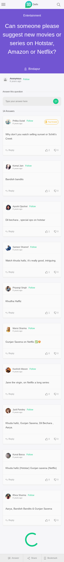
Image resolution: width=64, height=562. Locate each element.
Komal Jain (18, 166)
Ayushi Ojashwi (20, 206)
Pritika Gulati (19, 121)
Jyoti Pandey (19, 409)
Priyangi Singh (20, 287)
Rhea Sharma (19, 495)
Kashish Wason (20, 369)
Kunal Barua (19, 454)
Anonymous (15, 78)
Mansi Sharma (20, 328)
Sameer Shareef (20, 247)
